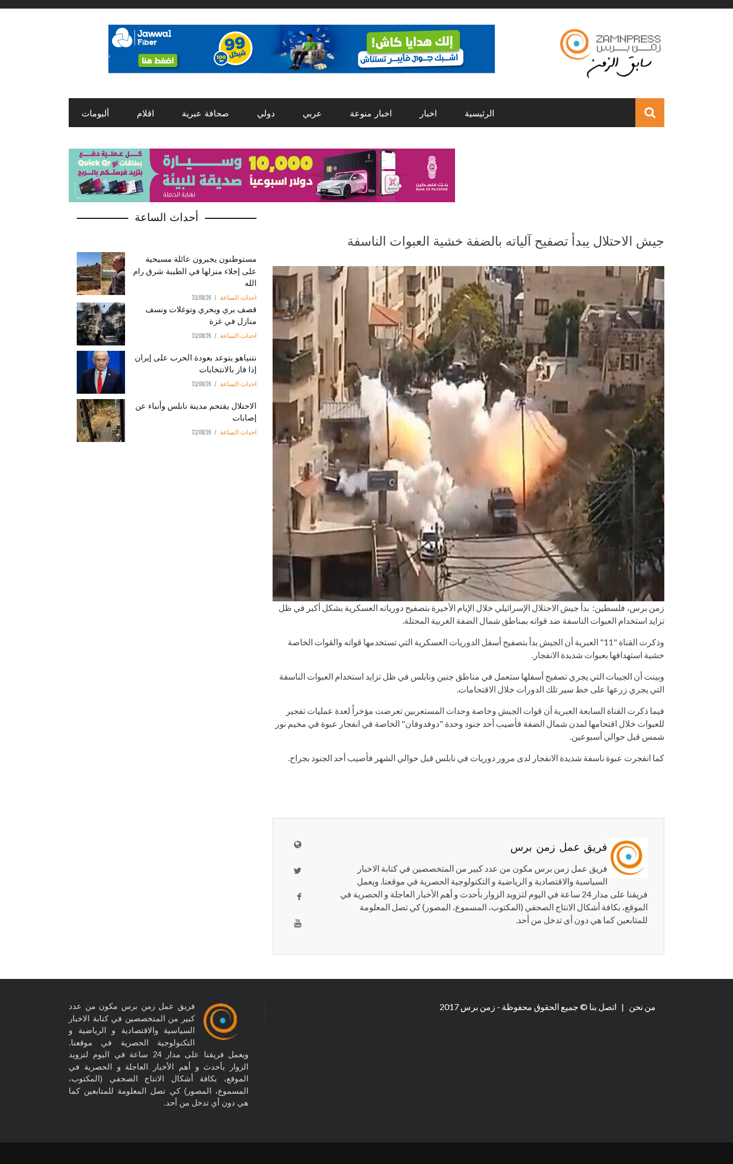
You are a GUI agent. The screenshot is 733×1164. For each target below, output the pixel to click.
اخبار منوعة (371, 112)
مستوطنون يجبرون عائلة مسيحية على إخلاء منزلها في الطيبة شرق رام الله (194, 270)
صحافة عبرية (205, 112)
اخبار (428, 112)
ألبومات (95, 112)
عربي (312, 112)
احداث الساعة (238, 297)
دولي (266, 112)
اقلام (145, 112)
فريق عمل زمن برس (558, 846)
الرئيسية (479, 112)
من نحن (641, 1006)
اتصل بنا (603, 1006)
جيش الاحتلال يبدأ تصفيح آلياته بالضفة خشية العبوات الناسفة (505, 239)
